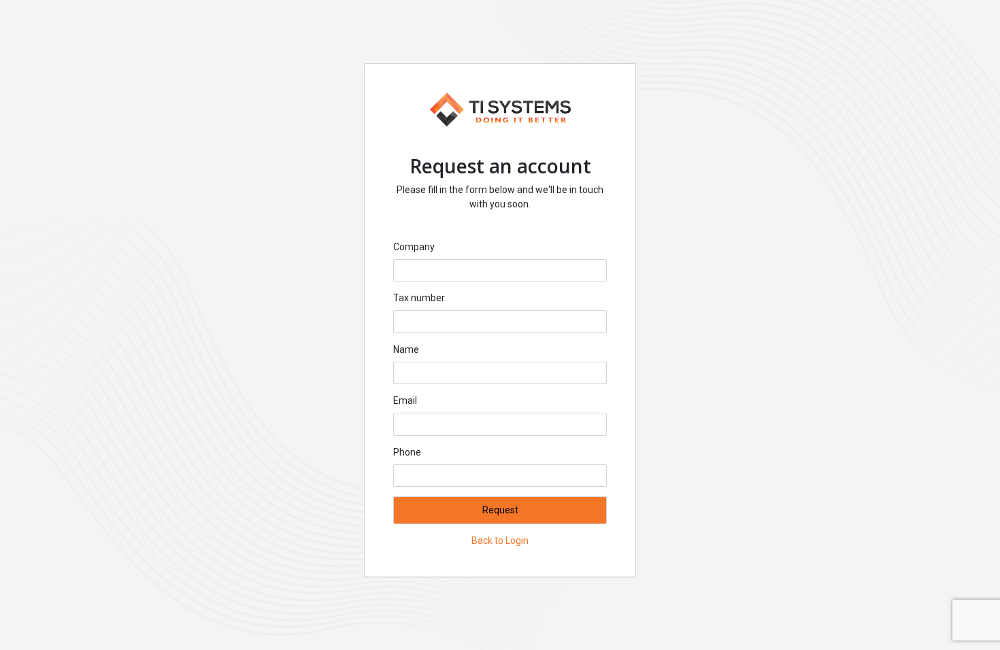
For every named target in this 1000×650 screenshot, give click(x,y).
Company (414, 246)
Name (406, 349)
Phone (407, 452)
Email (405, 400)
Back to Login (500, 540)
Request (500, 509)
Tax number (419, 297)
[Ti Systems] (500, 123)
